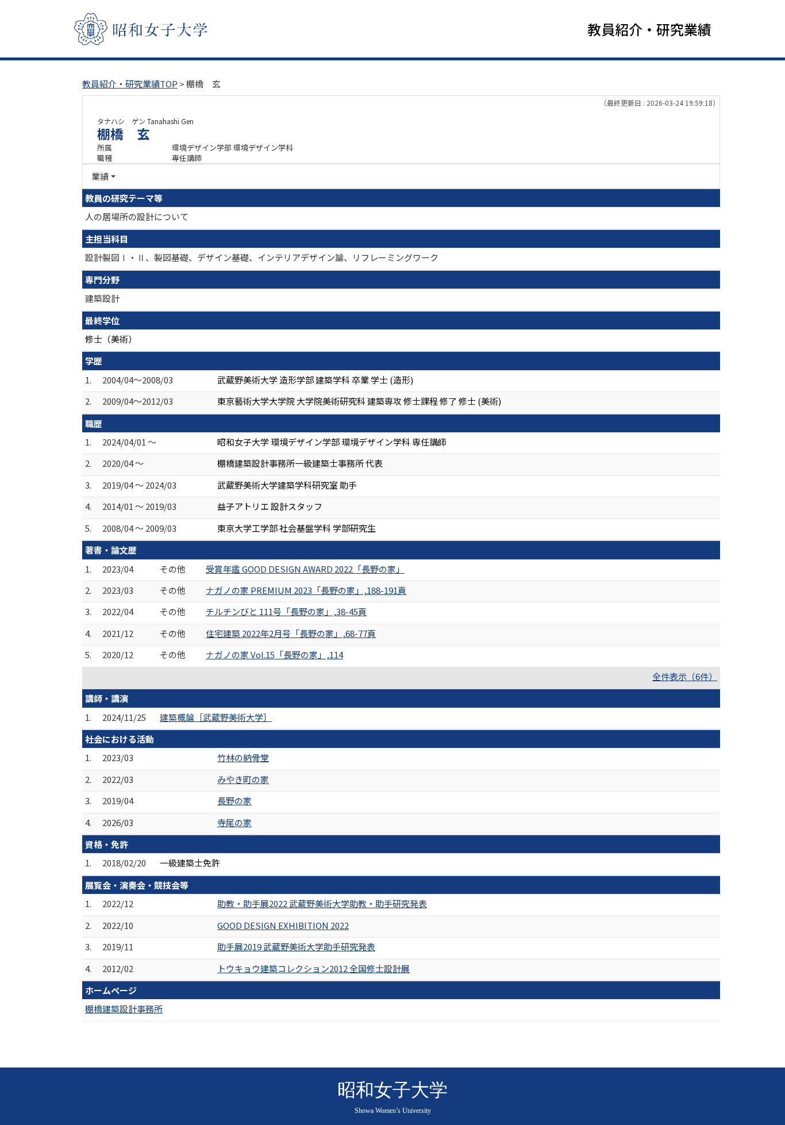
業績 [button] (100, 176)
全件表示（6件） (684, 676)
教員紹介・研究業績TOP (130, 84)
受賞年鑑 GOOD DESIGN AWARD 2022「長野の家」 (305, 569)
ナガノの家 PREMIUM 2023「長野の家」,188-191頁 (306, 590)
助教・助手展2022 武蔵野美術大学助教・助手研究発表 (322, 903)
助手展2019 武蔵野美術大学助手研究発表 (296, 946)
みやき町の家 (243, 779)
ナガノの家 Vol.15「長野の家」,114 (274, 654)
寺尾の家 (234, 822)
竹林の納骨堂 (243, 757)
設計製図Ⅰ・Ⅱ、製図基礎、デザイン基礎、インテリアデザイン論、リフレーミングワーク (261, 257)
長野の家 (234, 800)
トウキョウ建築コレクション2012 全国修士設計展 (313, 968)
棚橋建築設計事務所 (124, 1009)
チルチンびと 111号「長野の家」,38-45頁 (286, 611)
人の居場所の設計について (136, 216)
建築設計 (102, 298)
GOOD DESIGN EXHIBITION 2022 (283, 925)
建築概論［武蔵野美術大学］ (216, 717)
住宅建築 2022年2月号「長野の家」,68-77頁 (291, 633)
